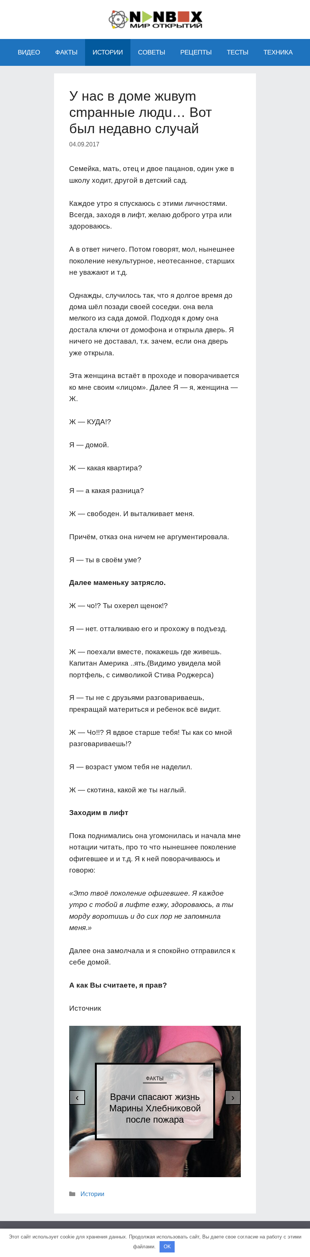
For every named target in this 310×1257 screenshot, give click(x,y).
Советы (151, 52)
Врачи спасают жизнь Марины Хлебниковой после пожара (155, 1107)
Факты (66, 52)
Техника (278, 52)
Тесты (237, 52)
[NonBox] (155, 19)
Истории (108, 52)
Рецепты (196, 52)
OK (167, 1246)
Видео (29, 52)
